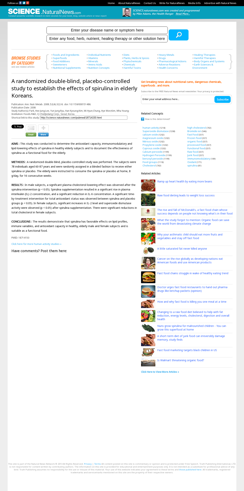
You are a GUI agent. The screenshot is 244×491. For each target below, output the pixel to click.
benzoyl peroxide (153, 158)
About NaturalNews (129, 3)
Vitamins (93, 58)
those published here (190, 469)
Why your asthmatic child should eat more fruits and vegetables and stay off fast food (189, 236)
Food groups (150, 162)
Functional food (196, 148)
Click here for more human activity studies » (36, 244)
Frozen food (194, 138)
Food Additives (61, 61)
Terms (97, 463)
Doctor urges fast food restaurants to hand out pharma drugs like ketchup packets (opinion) (192, 289)
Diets (126, 54)
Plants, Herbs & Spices (136, 58)
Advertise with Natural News (220, 3)
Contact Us (150, 3)
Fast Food (192, 134)
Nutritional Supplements (67, 67)
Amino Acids (95, 64)
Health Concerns (168, 67)
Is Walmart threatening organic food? (180, 360)
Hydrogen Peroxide (154, 155)
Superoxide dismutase (156, 131)
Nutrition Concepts (99, 67)
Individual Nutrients (99, 54)
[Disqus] (74, 303)
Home (111, 3)
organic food (194, 141)
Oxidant (191, 162)
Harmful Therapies (205, 58)
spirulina (192, 165)
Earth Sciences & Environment (203, 66)
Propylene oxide (152, 145)
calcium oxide (150, 134)
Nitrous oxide (150, 141)
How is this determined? (157, 119)
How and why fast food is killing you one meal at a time (191, 301)
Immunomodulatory (198, 158)
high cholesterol (196, 127)
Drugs (162, 58)
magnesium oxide (153, 138)
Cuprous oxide (151, 148)
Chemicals (129, 64)
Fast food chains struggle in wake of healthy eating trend (192, 273)
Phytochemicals (132, 61)
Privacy (88, 463)
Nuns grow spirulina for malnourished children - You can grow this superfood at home (191, 327)
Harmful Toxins (132, 67)
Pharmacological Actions (172, 61)
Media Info (194, 3)
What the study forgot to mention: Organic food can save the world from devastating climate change (193, 221)
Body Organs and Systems (209, 61)
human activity (151, 127)
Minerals (93, 61)
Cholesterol (149, 165)
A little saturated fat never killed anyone (182, 248)
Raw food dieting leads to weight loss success (186, 195)
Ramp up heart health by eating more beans (184, 181)
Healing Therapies (204, 54)
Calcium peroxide (152, 151)
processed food (196, 145)
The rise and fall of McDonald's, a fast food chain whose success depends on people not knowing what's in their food (195, 211)
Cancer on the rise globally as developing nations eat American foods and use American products (190, 260)
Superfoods (60, 58)
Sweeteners (60, 64)
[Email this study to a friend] (31, 126)
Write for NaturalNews (172, 3)
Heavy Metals (166, 54)
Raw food (192, 151)
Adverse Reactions (169, 64)
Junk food (192, 155)
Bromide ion (194, 131)
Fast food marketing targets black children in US (187, 350)
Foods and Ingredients (66, 54)
